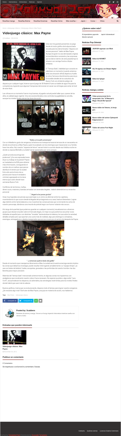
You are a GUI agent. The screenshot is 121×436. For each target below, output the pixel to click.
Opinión (39, 2)
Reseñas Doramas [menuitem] (40, 21)
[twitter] (113, 2)
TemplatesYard (14, 435)
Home (4, 2)
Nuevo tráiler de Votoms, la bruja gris (104, 109)
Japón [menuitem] (83, 21)
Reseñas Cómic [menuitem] (57, 21)
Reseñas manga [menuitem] (9, 21)
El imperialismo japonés (90, 34)
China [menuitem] (102, 21)
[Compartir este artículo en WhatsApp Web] (36, 301)
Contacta (82, 431)
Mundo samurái (87, 37)
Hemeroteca (13, 2)
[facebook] (110, 2)
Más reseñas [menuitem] (71, 21)
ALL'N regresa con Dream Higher (104, 69)
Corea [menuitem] (93, 21)
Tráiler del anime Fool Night (102, 128)
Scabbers (7, 38)
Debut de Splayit (98, 79)
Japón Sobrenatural (107, 34)
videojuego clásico (13, 28)
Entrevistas (23, 2)
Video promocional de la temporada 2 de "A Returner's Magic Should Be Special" (103, 98)
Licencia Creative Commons (109, 431)
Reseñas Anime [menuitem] (24, 21)
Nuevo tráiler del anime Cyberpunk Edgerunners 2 (105, 119)
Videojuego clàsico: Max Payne (12, 347)
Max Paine (10, 295)
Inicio (4, 28)
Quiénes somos (92, 431)
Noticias (32, 2)
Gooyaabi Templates (39, 435)
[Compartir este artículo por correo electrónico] (40, 301)
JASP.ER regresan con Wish (102, 49)
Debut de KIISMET (99, 59)
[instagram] (117, 2)
